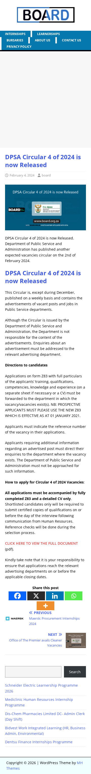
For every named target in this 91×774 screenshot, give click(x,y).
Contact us (71, 40)
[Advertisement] (45, 99)
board (46, 175)
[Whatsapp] (73, 595)
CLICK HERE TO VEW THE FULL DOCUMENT (41, 543)
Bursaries (15, 40)
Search (75, 671)
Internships (15, 34)
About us (42, 40)
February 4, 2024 (22, 175)
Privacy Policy (19, 46)
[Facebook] (17, 595)
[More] (45, 605)
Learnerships (48, 34)
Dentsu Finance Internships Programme (39, 741)
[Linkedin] (55, 595)
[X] (36, 595)
